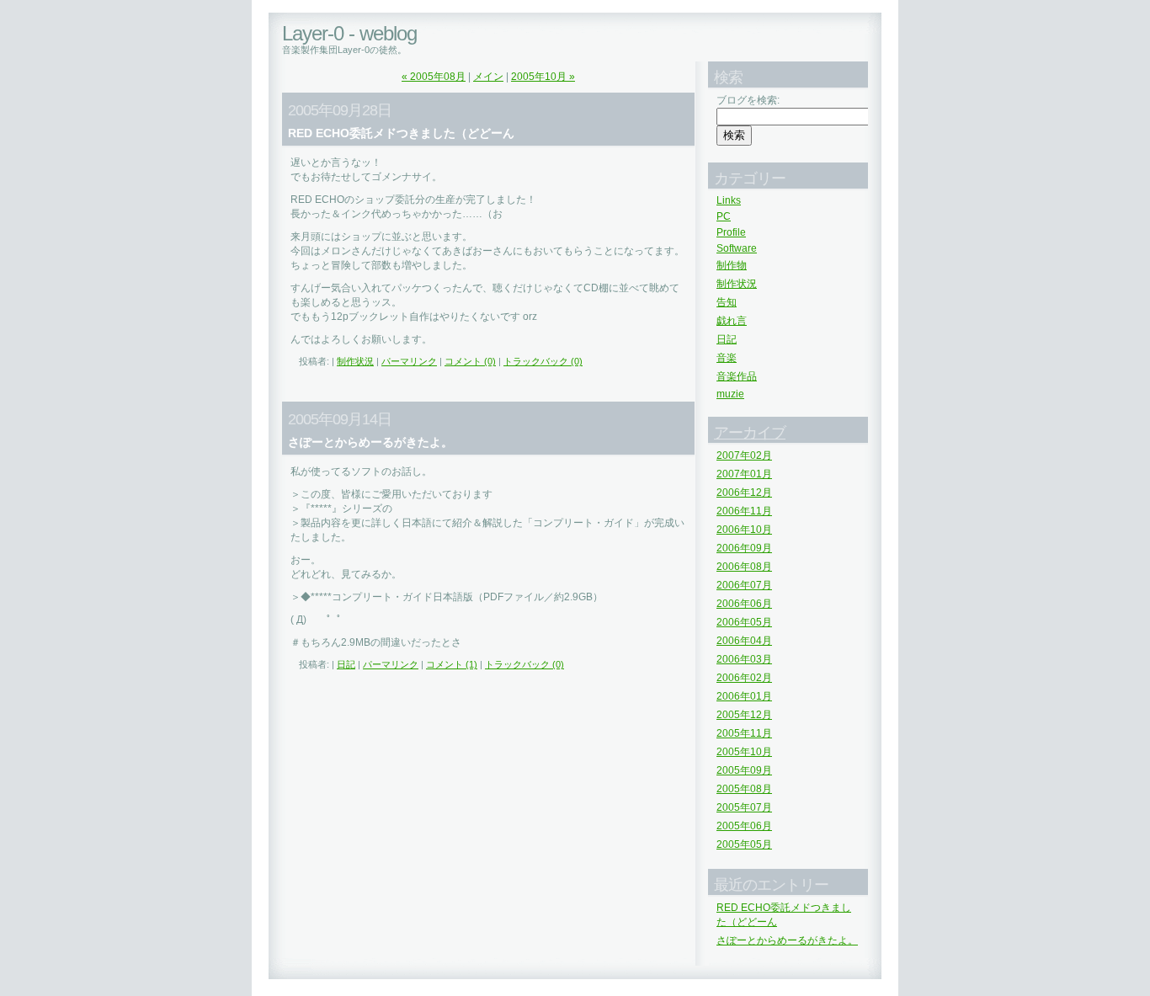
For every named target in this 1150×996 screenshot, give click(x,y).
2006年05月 (744, 622)
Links (728, 200)
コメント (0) (470, 361)
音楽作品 (736, 376)
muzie (730, 394)
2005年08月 (744, 789)
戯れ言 (731, 321)
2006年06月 (744, 604)
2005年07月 (744, 807)
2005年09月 (744, 770)
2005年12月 (744, 715)
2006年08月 (744, 567)
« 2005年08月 (434, 77)
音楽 (726, 358)
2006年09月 (744, 548)
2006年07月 (744, 585)
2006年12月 (744, 492)
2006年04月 (744, 641)
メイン (488, 77)
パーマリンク (409, 361)
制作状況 (355, 361)
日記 (346, 664)
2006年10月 (744, 529)
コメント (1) (451, 664)
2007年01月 (744, 474)
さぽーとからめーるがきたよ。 (787, 940)
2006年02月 (744, 678)
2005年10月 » (543, 77)
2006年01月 (744, 696)
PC (723, 216)
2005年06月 (744, 826)
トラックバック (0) (543, 361)
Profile (731, 232)
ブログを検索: (748, 100)
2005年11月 (744, 733)
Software (736, 248)
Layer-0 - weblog (349, 33)
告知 (726, 302)
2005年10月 (744, 752)
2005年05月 (744, 844)
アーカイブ (749, 432)
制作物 (731, 265)
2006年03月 (744, 659)
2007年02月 (744, 455)
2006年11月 (744, 511)
